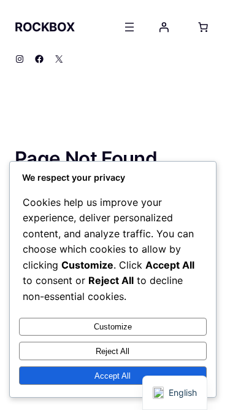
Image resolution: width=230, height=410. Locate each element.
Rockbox (44, 27)
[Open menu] (129, 27)
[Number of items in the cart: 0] (203, 27)
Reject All (112, 351)
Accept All (112, 375)
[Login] (163, 27)
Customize (113, 326)
